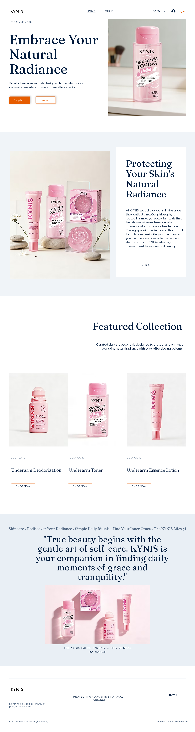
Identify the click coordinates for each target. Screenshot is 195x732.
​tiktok (173, 695)
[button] (159, 11)
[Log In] (173, 11)
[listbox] (159, 11)
